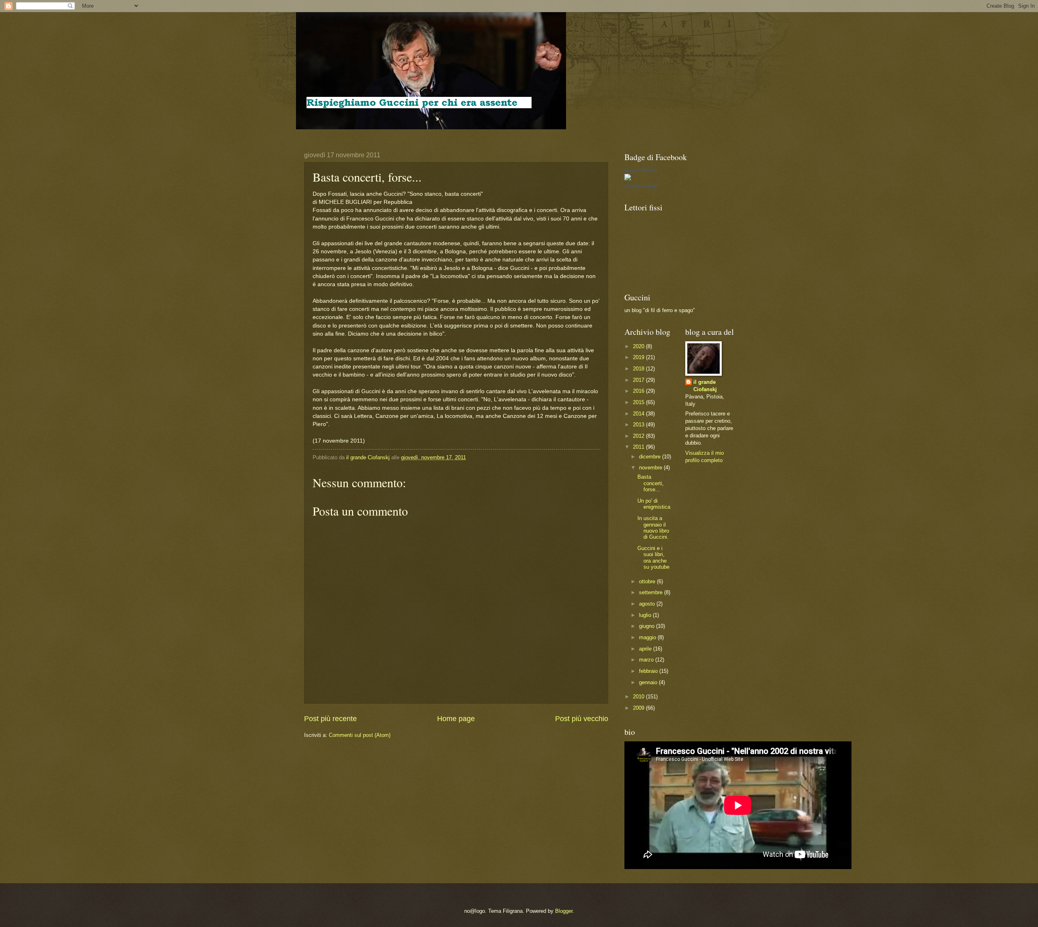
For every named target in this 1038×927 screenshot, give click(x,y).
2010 (639, 697)
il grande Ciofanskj (705, 385)
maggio (648, 637)
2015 (639, 402)
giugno (647, 626)
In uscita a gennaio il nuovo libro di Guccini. (653, 527)
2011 (639, 447)
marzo (647, 660)
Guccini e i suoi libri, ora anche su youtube (653, 557)
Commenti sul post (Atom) (359, 735)
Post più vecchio (581, 719)
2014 (639, 414)
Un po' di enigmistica (653, 504)
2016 (639, 391)
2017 (639, 380)
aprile (646, 649)
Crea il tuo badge (641, 186)
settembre (651, 592)
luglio (646, 615)
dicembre (650, 457)
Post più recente (330, 719)
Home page (456, 719)
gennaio (649, 682)
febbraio (649, 671)
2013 (639, 425)
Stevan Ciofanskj (641, 170)
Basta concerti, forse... (650, 483)
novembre (651, 468)
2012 (639, 436)
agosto (647, 604)
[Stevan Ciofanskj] (627, 179)
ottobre (648, 581)
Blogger (564, 911)
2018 (639, 369)
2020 (639, 346)
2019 (639, 357)
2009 (639, 708)
